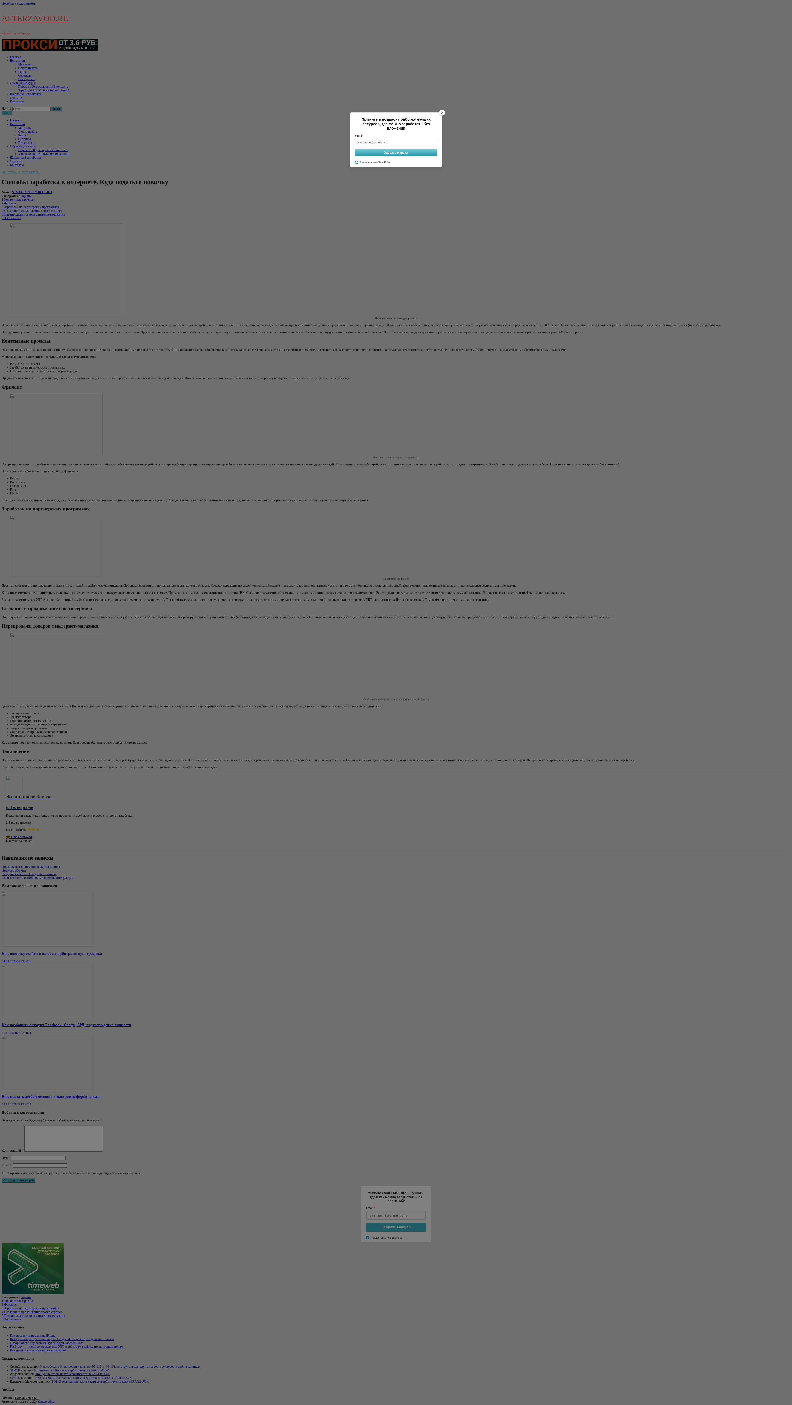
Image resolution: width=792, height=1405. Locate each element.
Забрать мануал (396, 152)
